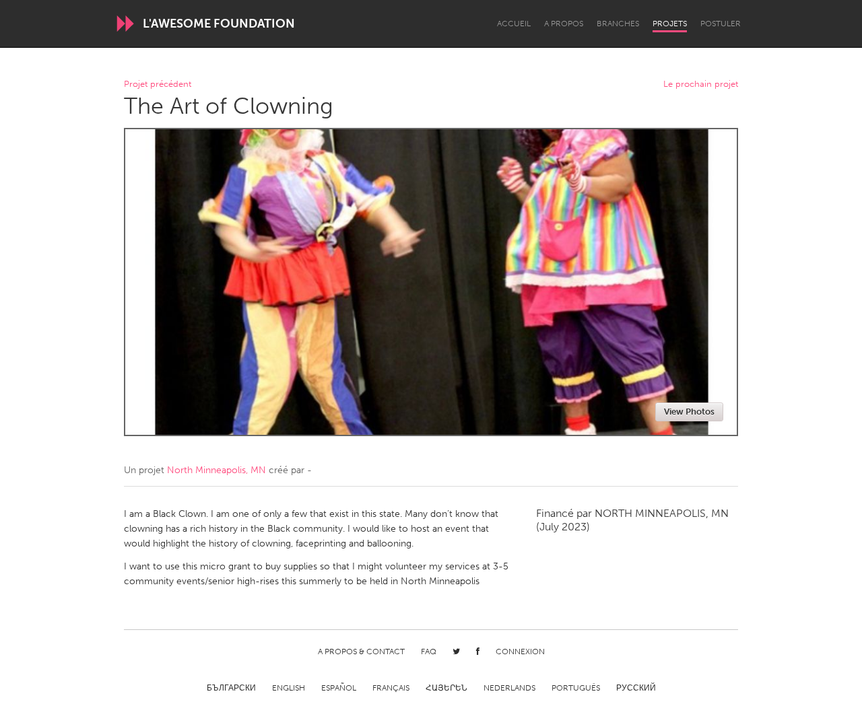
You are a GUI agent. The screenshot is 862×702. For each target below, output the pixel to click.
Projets (670, 23)
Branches (618, 23)
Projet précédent (157, 84)
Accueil (514, 23)
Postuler (720, 23)
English (288, 688)
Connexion (520, 651)
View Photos (689, 412)
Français (390, 688)
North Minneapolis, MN (216, 470)
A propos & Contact (361, 651)
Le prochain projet (700, 84)
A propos (563, 23)
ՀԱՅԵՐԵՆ (446, 688)
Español (338, 688)
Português (576, 688)
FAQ (428, 651)
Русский (636, 688)
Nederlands (509, 688)
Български (231, 688)
